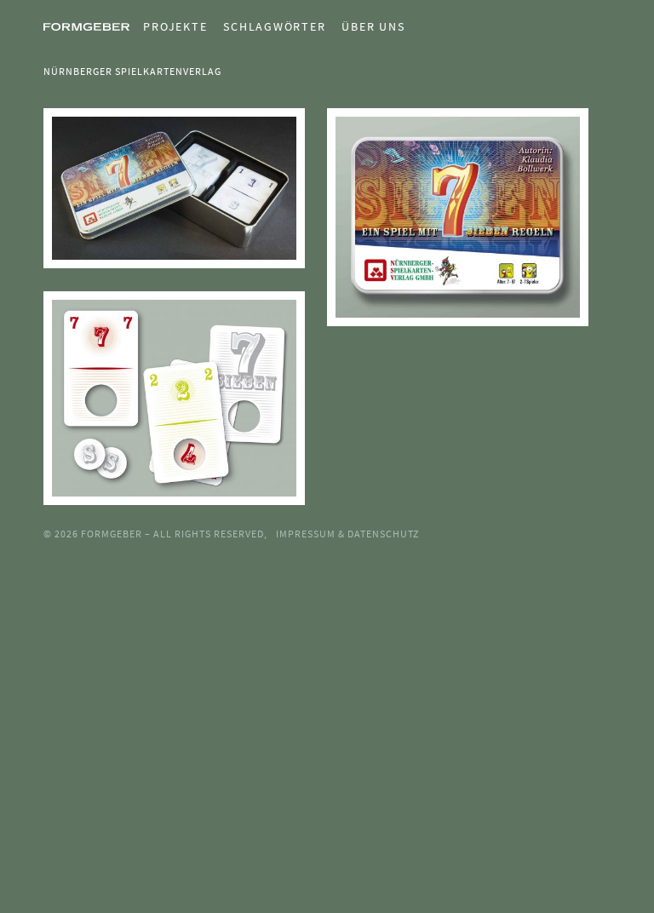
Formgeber (113, 533)
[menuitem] (168, 26)
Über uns (372, 26)
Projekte (175, 26)
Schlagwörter (274, 26)
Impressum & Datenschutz (347, 533)
